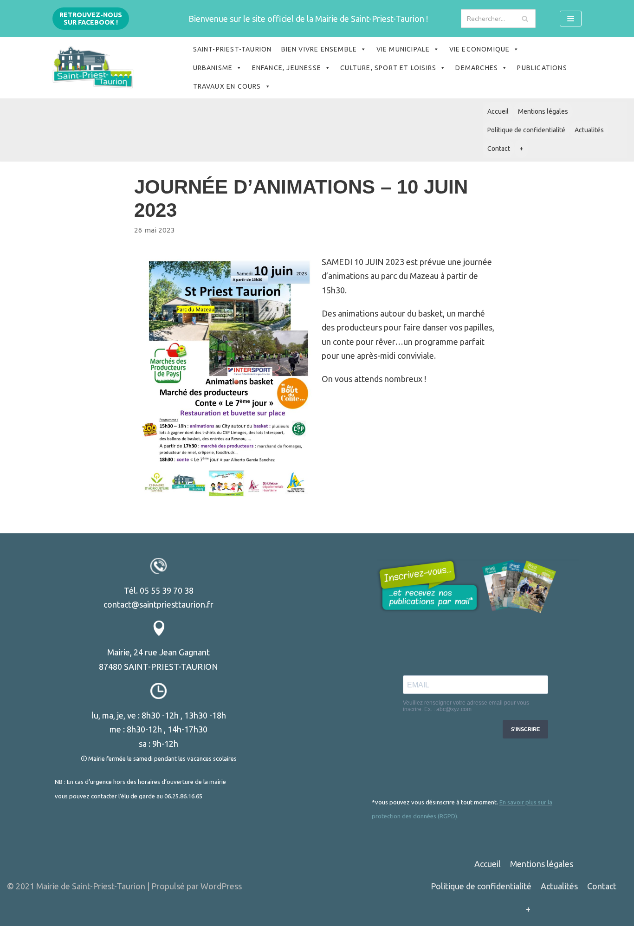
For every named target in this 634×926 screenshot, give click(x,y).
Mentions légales (543, 111)
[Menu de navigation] (571, 18)
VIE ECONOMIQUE (479, 49)
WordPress (221, 886)
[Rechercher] (525, 18)
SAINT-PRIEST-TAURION (232, 49)
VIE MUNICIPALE (403, 49)
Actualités (589, 130)
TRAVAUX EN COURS (227, 86)
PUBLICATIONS (542, 67)
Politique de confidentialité (526, 130)
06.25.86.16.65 (183, 796)
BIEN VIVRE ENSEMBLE (319, 49)
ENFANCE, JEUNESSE (286, 67)
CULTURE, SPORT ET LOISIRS (388, 67)
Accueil (498, 111)
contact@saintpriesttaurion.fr (158, 604)
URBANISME (213, 67)
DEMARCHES (476, 67)
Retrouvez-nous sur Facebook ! (90, 18)
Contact (498, 148)
